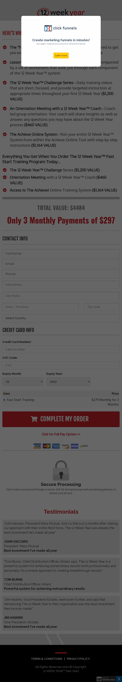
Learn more (61, 55)
